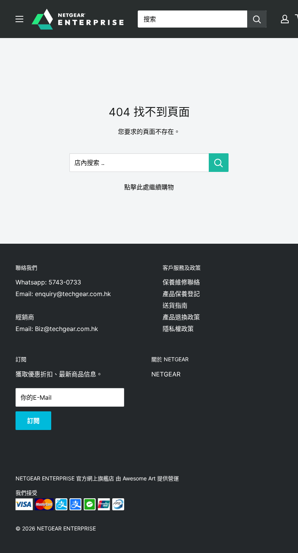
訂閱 (33, 421)
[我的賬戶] (285, 19)
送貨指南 (175, 305)
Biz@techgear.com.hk (66, 329)
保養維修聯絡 (181, 282)
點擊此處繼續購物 (149, 187)
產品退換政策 (181, 317)
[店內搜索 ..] (219, 162)
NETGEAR (165, 374)
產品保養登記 (181, 294)
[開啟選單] (19, 19)
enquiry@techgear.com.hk (73, 294)
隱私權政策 (178, 329)
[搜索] (257, 19)
